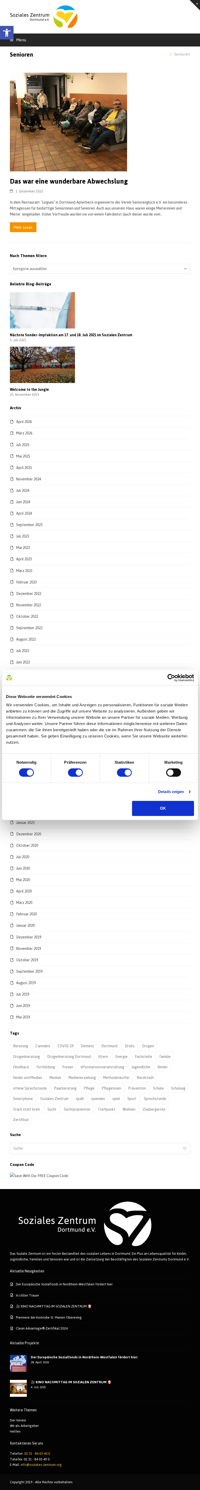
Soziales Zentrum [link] (54, 1098)
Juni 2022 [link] (23, 662)
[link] (7, 32)
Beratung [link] (20, 1046)
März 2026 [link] (24, 433)
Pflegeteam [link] (111, 1088)
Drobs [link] (130, 1046)
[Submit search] (184, 1148)
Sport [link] (131, 1098)
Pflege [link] (89, 1088)
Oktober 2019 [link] (27, 960)
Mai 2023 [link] (23, 547)
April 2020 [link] (24, 891)
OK (163, 808)
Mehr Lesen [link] (23, 227)
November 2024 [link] (28, 479)
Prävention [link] (137, 1088)
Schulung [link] (178, 1088)
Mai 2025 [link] (23, 456)
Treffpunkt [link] (106, 1109)
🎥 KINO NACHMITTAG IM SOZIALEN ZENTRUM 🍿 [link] (54, 1306)
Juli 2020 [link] (22, 857)
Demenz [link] (87, 1046)
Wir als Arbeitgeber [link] (24, 1426)
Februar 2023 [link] (26, 582)
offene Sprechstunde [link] (30, 1088)
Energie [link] (121, 1056)
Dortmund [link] (109, 1046)
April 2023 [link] (24, 559)
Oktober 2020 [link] (27, 845)
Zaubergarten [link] (154, 1109)
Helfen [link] (15, 1431)
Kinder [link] (163, 1067)
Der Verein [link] (18, 1420)
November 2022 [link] (28, 605)
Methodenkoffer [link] (116, 1077)
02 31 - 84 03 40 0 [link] (37, 1453)
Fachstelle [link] (143, 1056)
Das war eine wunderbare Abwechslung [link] (69, 181)
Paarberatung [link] (65, 1088)
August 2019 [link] (26, 983)
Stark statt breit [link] (26, 1109)
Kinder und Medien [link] (27, 1077)
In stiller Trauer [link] (27, 1295)
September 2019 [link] (29, 971)
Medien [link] (55, 1077)
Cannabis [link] (42, 1046)
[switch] (75, 772)
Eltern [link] (103, 1056)
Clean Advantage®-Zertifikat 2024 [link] (42, 1328)
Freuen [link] (67, 1067)
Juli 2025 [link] (22, 444)
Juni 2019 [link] (23, 1005)
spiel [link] (116, 1098)
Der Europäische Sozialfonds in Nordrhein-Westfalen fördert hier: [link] (64, 1284)
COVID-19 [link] (65, 1046)
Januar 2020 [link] (25, 925)
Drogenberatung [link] (26, 1056)
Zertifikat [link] (21, 1119)
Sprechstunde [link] (155, 1098)
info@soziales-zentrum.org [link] (41, 1464)
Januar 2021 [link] (25, 822)
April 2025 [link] (24, 467)
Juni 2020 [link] (23, 868)
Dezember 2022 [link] (28, 593)
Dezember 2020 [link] (28, 834)
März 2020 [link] (24, 902)
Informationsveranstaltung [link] (102, 1067)
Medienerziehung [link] (82, 1077)
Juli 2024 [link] (22, 490)
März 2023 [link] (24, 570)
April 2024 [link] (24, 513)
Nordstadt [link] (145, 1077)
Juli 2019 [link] (22, 994)
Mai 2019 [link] (23, 1017)
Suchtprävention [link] (77, 1109)
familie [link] (165, 1056)
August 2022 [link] (26, 639)
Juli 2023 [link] (22, 536)
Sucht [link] (52, 1109)
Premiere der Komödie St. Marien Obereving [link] (49, 1317)
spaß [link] (80, 1098)
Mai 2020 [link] (23, 879)
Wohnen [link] (129, 1109)
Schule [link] (158, 1088)
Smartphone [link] (23, 1098)
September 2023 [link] (29, 524)
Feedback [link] (21, 1067)
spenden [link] (98, 1098)
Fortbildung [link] (45, 1067)
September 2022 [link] (29, 628)
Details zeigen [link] (171, 791)
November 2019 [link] (28, 948)
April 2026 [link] (24, 421)
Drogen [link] (148, 1046)
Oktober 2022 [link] (27, 616)
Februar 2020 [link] (26, 914)
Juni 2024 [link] (23, 502)
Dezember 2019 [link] (28, 937)
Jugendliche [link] (141, 1067)
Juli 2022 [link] (22, 650)
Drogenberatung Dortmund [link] (69, 1056)
